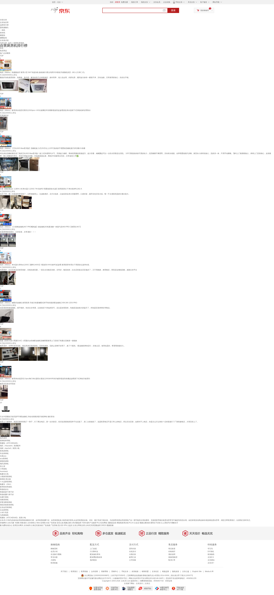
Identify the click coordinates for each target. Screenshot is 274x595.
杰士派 (2, 466)
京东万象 (10, 523)
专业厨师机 (4, 453)
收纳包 (2, 33)
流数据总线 (112, 523)
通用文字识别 (155, 523)
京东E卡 (211, 557)
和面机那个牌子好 (7, 492)
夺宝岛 (210, 549)
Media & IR (209, 571)
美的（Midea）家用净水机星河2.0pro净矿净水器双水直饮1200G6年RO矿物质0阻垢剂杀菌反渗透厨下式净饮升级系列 (45, 379)
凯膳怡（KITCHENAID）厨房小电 (13, 518)
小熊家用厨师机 (6, 477)
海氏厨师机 (4, 464)
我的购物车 (204, 10)
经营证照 (168, 581)
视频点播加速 (145, 523)
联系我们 (74, 571)
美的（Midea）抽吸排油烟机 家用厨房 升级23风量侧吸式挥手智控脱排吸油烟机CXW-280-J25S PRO (38, 303)
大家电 (53, 560)
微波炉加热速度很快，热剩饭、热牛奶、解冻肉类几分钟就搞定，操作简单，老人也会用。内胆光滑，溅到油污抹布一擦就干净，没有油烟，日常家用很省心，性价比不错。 (65, 77)
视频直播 (110, 525)
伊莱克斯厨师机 (6, 502)
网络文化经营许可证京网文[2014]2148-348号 (146, 578)
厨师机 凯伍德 (5, 479)
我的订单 (134, 2)
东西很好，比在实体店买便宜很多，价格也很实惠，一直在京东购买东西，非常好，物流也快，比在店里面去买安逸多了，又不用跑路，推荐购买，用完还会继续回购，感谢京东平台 (68, 270)
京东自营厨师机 (6, 507)
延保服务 (211, 554)
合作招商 (94, 571)
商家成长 (23, 523)
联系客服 (54, 563)
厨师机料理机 (5, 441)
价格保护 (171, 551)
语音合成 (60, 523)
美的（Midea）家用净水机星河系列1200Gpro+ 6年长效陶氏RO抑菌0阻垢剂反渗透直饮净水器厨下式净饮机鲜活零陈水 (45, 110)
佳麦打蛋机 (4, 497)
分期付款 (132, 554)
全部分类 (3, 20)
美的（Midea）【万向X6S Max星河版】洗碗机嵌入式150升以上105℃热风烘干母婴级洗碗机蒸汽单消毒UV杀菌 (42, 148)
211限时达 (94, 551)
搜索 (173, 10)
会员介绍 (54, 551)
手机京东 (179, 2)
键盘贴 (2, 35)
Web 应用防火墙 (42, 523)
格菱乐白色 (4, 474)
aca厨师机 (4, 459)
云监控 (69, 525)
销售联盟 (145, 571)
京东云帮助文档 (79, 525)
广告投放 (52, 523)
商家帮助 (104, 571)
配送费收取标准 (96, 557)
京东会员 (156, 2)
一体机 (2, 30)
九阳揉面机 (4, 515)
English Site (197, 571)
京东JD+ (211, 563)
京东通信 (211, 560)
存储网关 (3, 523)
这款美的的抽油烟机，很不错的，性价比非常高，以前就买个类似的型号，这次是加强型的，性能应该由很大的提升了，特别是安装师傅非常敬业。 (55, 308)
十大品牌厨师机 (6, 482)
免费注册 (124, 2)
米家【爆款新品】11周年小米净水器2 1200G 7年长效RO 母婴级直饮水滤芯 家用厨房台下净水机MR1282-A (41, 189)
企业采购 (166, 2)
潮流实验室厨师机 (7, 505)
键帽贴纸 (3, 38)
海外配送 (93, 560)
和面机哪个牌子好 (7, 495)
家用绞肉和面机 (6, 487)
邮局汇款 (132, 557)
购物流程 (54, 549)
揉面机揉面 (4, 461)
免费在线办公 (7, 525)
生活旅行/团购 (56, 554)
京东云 (147, 583)
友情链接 (135, 571)
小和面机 (3, 469)
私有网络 (103, 523)
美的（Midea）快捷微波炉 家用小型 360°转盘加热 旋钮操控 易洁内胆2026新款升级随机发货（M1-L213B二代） (43, 72)
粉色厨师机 (4, 451)
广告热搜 (46, 525)
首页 (10, 43)
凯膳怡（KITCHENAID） (9, 443)
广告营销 (54, 525)
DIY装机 (211, 551)
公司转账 (132, 560)
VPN (65, 525)
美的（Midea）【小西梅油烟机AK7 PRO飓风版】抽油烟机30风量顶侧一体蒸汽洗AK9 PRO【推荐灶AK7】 (40, 227)
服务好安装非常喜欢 (7, 384)
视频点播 (67, 523)
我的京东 (144, 2)
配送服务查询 (95, 554)
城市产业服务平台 (93, 523)
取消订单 (171, 560)
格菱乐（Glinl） (6, 484)
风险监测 (165, 571)
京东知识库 (4, 22)
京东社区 (155, 571)
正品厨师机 (4, 510)
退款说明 (171, 554)
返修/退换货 (172, 557)
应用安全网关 (18, 525)
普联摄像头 (4, 28)
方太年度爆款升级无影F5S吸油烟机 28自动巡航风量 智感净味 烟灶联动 (27, 417)
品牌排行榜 (4, 25)
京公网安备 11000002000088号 (96, 575)
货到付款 (132, 549)
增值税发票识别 (123, 523)
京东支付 (139, 583)
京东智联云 (31, 523)
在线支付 (132, 551)
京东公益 (185, 571)
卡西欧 (17, 523)
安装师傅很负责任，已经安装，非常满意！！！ (18, 232)
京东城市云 (28, 525)
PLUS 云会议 (134, 523)
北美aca (3, 456)
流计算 (60, 525)
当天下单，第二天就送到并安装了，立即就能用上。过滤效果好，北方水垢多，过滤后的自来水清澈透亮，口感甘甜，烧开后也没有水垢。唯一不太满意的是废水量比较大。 (65, 194)
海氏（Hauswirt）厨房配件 (10, 446)
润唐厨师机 (4, 500)
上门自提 (93, 549)
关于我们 (64, 571)
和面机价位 (4, 489)
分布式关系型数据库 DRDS (95, 525)
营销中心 (114, 571)
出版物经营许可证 (120, 578)
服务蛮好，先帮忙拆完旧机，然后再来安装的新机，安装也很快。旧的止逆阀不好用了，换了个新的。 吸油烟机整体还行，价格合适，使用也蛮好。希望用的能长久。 (62, 346)
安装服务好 (4, 115)
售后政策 (171, 549)
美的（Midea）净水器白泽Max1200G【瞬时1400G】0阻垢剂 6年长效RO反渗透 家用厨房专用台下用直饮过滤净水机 (44, 265)
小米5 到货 (4, 513)
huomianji (4, 471)
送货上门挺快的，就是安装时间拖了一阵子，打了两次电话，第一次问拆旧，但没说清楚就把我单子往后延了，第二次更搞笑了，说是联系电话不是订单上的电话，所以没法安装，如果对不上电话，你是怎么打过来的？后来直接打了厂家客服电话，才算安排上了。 (99, 422)
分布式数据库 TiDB (78, 523)
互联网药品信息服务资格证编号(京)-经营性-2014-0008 (148, 575)
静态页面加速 (38, 525)
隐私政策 (175, 571)
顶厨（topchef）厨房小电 (9, 448)
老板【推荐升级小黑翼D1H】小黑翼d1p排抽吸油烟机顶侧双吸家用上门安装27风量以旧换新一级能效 (38, 341)
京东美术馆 (4, 40)
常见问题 (54, 557)
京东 (70, 11)
